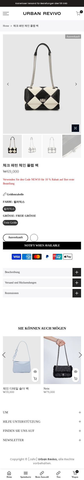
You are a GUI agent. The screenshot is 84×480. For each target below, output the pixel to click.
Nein (46, 388)
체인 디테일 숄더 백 (16, 388)
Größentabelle (15, 194)
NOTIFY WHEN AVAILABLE (42, 245)
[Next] (76, 84)
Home (6, 25)
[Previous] (8, 84)
